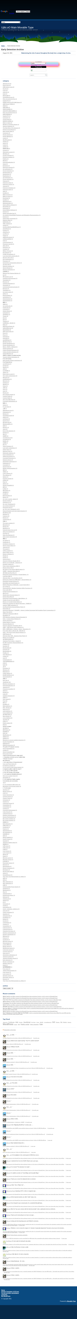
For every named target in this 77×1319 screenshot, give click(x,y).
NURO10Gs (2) (7, 222)
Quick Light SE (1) (7, 620)
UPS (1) (5, 880)
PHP (53, 1022)
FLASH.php (11, 1022)
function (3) (6, 646)
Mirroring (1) (6, 377)
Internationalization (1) (9, 162)
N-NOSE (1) (6, 861)
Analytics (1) (6, 789)
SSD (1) (5, 425)
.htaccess (5, 1022)
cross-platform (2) (7, 718)
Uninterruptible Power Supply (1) (11, 886)
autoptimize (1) (7, 297)
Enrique (8, 1215)
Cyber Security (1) (7, 811)
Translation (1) (6, 290)
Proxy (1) (5, 335)
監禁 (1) (5, 403)
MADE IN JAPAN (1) (8, 121)
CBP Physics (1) (7, 634)
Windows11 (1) (7, 890)
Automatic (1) (6, 285)
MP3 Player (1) (6, 490)
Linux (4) (5, 90)
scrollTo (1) (6, 233)
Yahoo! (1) (5, 372)
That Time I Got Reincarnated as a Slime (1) (14, 876)
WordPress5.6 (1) (7, 139)
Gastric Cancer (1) (7, 839)
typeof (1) (5, 235)
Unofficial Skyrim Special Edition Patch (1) (14, 607)
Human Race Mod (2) (8, 596)
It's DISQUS (38, 61)
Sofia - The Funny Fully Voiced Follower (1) (14, 632)
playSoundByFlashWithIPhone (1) (12, 227)
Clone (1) (5, 386)
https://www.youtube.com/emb (19, 1235)
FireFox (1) (6, 158)
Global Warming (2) (8, 353)
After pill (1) (6, 245)
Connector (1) (6, 117)
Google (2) (5, 365)
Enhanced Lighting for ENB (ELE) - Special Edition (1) (17, 579)
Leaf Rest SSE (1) (7, 576)
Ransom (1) (6, 864)
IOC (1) (5, 444)
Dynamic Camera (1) (8, 564)
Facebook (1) (6, 827)
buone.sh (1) (6, 420)
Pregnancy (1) (6, 261)
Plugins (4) (6, 392)
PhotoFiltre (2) (6, 206)
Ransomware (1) (7, 866)
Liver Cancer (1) (7, 851)
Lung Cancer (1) (7, 852)
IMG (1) (5, 702)
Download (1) (6, 198)
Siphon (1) (5, 483)
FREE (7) (5, 697)
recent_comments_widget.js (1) (11, 909)
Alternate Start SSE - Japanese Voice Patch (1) (15, 635)
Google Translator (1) (8, 741)
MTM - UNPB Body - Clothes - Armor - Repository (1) (16, 629)
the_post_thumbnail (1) (9, 504)
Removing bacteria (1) (8, 167)
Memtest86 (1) (6, 95)
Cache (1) (5, 145)
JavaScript (27, 1022)
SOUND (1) (6, 492)
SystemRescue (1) (7, 874)
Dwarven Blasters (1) (8, 624)
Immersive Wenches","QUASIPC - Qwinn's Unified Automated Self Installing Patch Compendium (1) (29, 610)
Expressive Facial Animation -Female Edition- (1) (15, 574)
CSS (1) (5, 663)
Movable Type (71, 1301)
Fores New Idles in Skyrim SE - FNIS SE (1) (14, 630)
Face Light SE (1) (7, 589)
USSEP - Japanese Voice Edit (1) (11, 571)
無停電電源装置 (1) (7, 967)
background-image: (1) (9, 895)
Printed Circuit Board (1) (9, 129)
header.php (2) (6, 307)
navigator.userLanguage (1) (10, 278)
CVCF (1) (5, 793)
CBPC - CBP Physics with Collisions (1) (13, 627)
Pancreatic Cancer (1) (8, 863)
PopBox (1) (6, 652)
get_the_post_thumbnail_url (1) (11, 509)
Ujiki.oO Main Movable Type (17, 27)
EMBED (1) (5, 822)
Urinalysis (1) (6, 888)
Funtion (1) (6, 230)
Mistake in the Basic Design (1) (11, 124)
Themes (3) (6, 321)
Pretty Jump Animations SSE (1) (11, 566)
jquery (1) (5, 143)
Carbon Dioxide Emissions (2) (11, 350)
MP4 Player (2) (6, 729)
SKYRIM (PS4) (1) (7, 714)
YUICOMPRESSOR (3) (8, 661)
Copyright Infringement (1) (10, 810)
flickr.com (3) (6, 709)
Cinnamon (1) (6, 800)
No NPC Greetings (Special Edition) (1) (13, 642)
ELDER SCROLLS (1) (8, 675)
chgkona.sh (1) (7, 898)
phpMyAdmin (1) (7, 379)
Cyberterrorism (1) (7, 813)
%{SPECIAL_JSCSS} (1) (9, 323)
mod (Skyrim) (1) (7, 654)
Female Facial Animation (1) (10, 591)
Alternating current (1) (9, 152)
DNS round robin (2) (8, 331)
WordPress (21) (7, 512)
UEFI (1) (5, 878)
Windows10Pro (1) (7, 424)
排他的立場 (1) (6, 148)
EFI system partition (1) (9, 818)
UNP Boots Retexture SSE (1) (10, 613)
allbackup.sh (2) (7, 83)
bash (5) (5, 664)
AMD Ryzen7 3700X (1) (9, 104)
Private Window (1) (8, 136)
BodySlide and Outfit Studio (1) (11, 583)
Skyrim (65, 1022)
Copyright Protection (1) (9, 458)
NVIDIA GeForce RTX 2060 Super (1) (12, 102)
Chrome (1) (6, 150)
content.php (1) (7, 519)
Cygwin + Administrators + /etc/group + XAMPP (13, 1122)
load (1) (5, 240)
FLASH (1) (5, 493)
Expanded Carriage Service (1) (11, 581)
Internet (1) (6, 216)
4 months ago (35, 1074)
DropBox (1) (6, 704)
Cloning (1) (6, 801)
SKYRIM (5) (6, 728)
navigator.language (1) (9, 283)
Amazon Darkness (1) (8, 126)
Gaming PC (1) (7, 116)
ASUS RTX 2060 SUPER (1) (10, 111)
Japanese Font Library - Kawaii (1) (12, 641)
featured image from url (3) (10, 530)
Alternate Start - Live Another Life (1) (12, 578)
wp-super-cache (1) (8, 292)
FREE (16, 1022)
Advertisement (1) (7, 298)
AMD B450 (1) (6, 107)
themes (69, 1022)
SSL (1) (5, 434)
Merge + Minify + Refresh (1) (10, 346)
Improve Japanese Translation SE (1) (12, 625)
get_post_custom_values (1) (10, 499)
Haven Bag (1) (6, 608)
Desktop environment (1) (9, 815)
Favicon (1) (6, 829)
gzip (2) (5, 658)
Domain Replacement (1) (9, 817)
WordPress (8, 1024)
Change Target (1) (7, 798)
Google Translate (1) (8, 155)
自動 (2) (5, 678)
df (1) (4, 902)
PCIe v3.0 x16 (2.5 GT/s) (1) (10, 99)
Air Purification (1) (7, 177)
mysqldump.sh (47, 1022)
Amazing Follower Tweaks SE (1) (11, 561)
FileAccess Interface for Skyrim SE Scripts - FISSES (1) (17, 603)
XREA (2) (5, 304)
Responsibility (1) (7, 295)
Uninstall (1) (6, 338)
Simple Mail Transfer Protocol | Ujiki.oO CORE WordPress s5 (17, 1074)
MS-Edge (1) (6, 153)
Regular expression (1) (9, 269)
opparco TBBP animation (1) (10, 605)
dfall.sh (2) (5, 417)
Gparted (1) (6, 840)
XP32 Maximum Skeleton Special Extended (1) (15, 617)
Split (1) (5, 191)
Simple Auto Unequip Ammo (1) (11, 595)
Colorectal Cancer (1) (8, 803)
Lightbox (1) (6, 644)
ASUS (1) (5, 105)
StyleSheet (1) (6, 314)
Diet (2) (5, 317)
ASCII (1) (5, 690)
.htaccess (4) (6, 547)
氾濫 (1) (5, 521)
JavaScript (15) (7, 682)
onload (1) (5, 225)
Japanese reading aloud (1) (10, 842)
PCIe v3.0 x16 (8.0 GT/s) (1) (10, 112)
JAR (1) (5, 369)
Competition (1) (7, 805)
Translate (43, 65)
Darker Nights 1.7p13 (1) (9, 622)
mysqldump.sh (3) (7, 437)
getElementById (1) (8, 239)
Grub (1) (5, 93)
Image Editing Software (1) (10, 210)
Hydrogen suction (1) (8, 184)
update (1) (5, 146)
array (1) (5, 391)
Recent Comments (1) (8, 868)
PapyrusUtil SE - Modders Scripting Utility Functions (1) (17, 588)
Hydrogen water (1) (8, 189)
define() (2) (6, 900)
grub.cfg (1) (6, 92)
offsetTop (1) (6, 232)
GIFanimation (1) (7, 830)
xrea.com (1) (6, 910)
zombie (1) (5, 750)
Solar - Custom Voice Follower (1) (11, 618)
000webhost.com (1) (8, 410)
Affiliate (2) (6, 736)
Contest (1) (6, 808)
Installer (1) (6, 199)
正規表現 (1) (6, 271)
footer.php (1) (6, 903)
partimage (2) (6, 419)
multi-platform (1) (7, 711)
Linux (37, 1022)
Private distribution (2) (9, 343)
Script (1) (5, 873)
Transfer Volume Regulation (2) (11, 357)
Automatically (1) (7, 676)
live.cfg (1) (5, 88)
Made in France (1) (8, 196)
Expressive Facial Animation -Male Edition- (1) (15, 598)
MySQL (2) (5, 441)
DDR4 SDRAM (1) (7, 114)
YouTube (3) (6, 719)
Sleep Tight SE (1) (7, 612)
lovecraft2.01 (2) (7, 907)
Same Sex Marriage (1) (8, 535)
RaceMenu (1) (6, 615)
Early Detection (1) (8, 823)
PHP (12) (5, 733)
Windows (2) (6, 670)
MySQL (41, 1022)
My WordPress (5, 1296)
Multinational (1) (7, 201)
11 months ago (28, 1122)
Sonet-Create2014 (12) (8, 752)
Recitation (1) (6, 869)
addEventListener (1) (8, 237)
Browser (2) (6, 281)
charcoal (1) (6, 186)
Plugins (58, 1022)
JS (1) (4, 666)
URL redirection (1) (8, 881)
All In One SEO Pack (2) (9, 399)
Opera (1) (5, 164)
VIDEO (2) (5, 471)
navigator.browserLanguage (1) (11, 287)
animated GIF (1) (7, 893)
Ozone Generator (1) (8, 170)
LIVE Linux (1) (6, 846)
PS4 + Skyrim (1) (7, 707)
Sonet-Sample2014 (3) (8, 748)
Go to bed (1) (6, 586)
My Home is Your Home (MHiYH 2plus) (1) (14, 569)
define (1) (5, 293)
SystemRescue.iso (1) (8, 97)
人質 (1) (5, 408)
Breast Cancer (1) (7, 791)
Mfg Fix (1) (5, 593)
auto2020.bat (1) (7, 340)
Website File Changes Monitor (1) (11, 273)
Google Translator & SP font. (10, 1291)
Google (21, 1022)
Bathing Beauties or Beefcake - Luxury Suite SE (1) (16, 584)
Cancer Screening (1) (8, 794)
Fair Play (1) (6, 533)
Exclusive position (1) (8, 157)
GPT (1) (5, 835)
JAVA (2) (5, 387)
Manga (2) (5, 854)
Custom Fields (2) (7, 396)
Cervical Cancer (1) (8, 796)
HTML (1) (5, 721)
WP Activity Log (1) (8, 276)
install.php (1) (6, 542)
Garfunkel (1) (6, 312)
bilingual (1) (6, 897)
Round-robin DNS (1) (8, 871)
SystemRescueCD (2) (8, 415)
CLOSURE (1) (6, 370)
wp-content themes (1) (9, 505)
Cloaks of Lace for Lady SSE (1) (11, 600)
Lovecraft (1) (6, 309)
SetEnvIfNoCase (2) (8, 328)
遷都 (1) (5, 538)
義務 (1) (5, 302)
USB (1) (5, 885)
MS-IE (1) (5, 160)
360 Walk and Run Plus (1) (10, 572)
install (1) (5, 905)
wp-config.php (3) (7, 306)
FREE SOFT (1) (7, 825)
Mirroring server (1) (8, 857)
